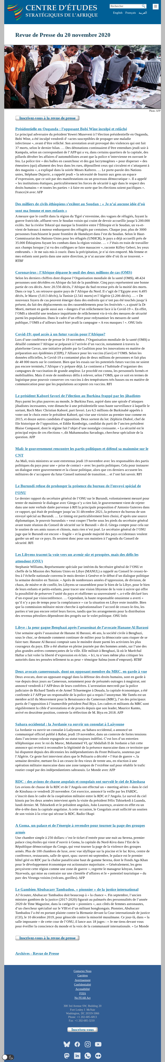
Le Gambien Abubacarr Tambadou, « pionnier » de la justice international (76, 889)
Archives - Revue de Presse (37, 953)
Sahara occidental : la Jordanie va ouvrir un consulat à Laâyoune (69, 724)
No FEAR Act (82, 997)
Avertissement (83, 980)
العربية (143, 12)
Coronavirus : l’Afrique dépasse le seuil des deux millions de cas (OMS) (73, 272)
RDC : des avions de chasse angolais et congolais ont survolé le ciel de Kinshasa (80, 781)
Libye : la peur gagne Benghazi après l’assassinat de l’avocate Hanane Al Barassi (81, 627)
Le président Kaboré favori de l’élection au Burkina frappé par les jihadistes (77, 396)
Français (130, 12)
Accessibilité (82, 989)
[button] (8, 1057)
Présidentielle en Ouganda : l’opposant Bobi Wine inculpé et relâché (71, 129)
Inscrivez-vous (82, 1030)
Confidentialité (82, 984)
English (118, 12)
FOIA (82, 993)
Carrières (82, 975)
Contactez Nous (82, 971)
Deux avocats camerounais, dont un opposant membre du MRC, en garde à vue (81, 671)
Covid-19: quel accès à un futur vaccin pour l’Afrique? (60, 334)
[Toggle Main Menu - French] (156, 6)
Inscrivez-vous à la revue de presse (47, 118)
